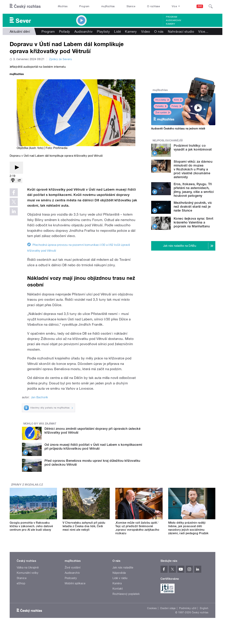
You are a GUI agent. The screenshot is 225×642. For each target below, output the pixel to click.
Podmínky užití (187, 608)
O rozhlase (153, 6)
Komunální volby (27, 572)
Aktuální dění (20, 31)
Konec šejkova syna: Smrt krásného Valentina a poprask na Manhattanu (193, 222)
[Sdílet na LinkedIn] (14, 211)
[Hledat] (210, 6)
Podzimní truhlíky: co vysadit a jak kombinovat (193, 147)
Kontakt (117, 588)
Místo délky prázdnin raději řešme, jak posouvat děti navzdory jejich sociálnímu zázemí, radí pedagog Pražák (188, 528)
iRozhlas (63, 6)
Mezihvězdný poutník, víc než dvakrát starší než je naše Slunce (193, 206)
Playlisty (103, 31)
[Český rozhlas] (25, 6)
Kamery (170, 24)
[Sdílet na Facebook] (14, 192)
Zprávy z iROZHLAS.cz (27, 484)
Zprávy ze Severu (60, 59)
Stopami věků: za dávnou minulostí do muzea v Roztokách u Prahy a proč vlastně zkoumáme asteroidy (193, 169)
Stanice (131, 6)
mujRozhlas (108, 6)
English (204, 608)
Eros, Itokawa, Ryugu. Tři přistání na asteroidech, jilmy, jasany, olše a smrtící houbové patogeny (194, 189)
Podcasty (71, 578)
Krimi (176, 100)
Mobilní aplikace (75, 583)
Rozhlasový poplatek (126, 594)
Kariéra (117, 583)
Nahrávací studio (181, 31)
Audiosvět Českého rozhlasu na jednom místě (178, 128)
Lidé (117, 31)
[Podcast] (13, 180)
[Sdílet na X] (14, 202)
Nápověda (119, 572)
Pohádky (159, 106)
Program (84, 6)
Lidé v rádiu (120, 578)
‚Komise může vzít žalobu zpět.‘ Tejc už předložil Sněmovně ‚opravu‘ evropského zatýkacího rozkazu (137, 528)
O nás (158, 31)
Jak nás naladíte (122, 567)
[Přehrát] (16, 168)
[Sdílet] (19, 180)
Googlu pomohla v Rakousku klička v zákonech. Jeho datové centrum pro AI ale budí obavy (31, 526)
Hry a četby (160, 100)
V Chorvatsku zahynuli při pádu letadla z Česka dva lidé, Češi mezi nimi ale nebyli (84, 526)
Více (203, 31)
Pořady (64, 31)
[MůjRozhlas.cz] (17, 74)
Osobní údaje (168, 608)
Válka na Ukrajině (28, 567)
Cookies (152, 608)
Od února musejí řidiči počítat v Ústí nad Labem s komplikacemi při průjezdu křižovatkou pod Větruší (93, 446)
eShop (21, 583)
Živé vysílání (161, 112)
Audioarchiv (173, 20)
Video (145, 31)
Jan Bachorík (39, 397)
